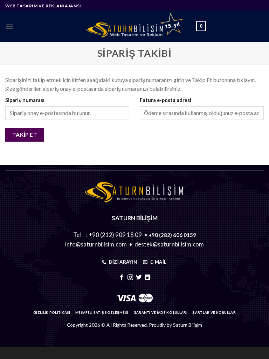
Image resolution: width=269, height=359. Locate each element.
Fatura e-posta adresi (165, 100)
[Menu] (9, 26)
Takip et (24, 134)
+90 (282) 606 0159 (172, 235)
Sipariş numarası (24, 100)
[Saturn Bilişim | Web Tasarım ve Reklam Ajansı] (134, 26)
